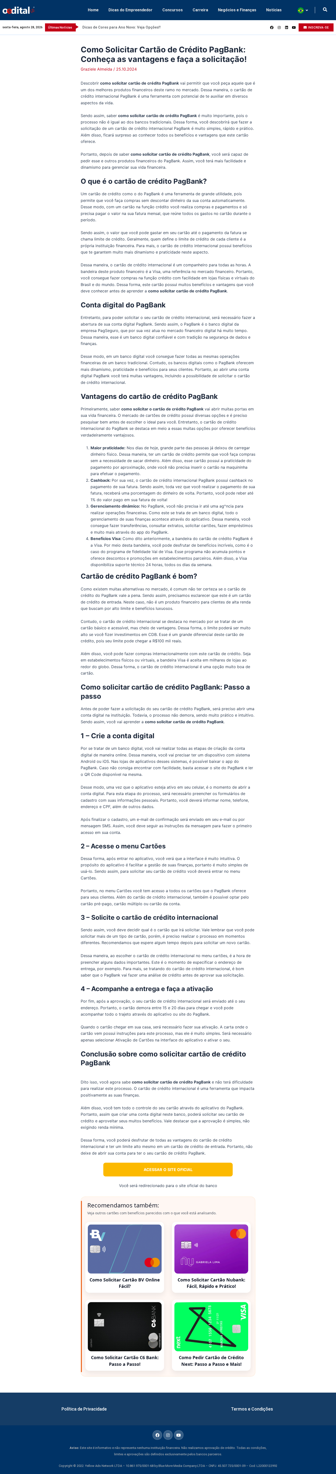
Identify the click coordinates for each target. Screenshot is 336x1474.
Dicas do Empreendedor (130, 10)
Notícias (274, 10)
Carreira (200, 10)
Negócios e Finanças (237, 10)
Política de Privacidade (84, 1409)
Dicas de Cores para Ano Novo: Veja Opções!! (121, 27)
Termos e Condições (252, 1409)
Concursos (172, 10)
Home (93, 10)
